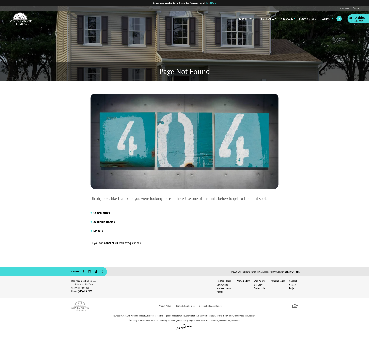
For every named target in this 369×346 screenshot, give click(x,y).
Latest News (344, 8)
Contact (356, 8)
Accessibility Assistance (210, 306)
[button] (339, 18)
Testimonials (259, 288)
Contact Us (111, 243)
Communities (101, 213)
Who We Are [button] (287, 18)
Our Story (258, 284)
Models (98, 231)
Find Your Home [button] (245, 18)
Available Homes (104, 222)
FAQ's (291, 288)
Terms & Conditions (185, 306)
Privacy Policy (165, 306)
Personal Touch (308, 18)
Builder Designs (292, 271)
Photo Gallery (268, 18)
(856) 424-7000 (85, 291)
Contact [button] (326, 18)
